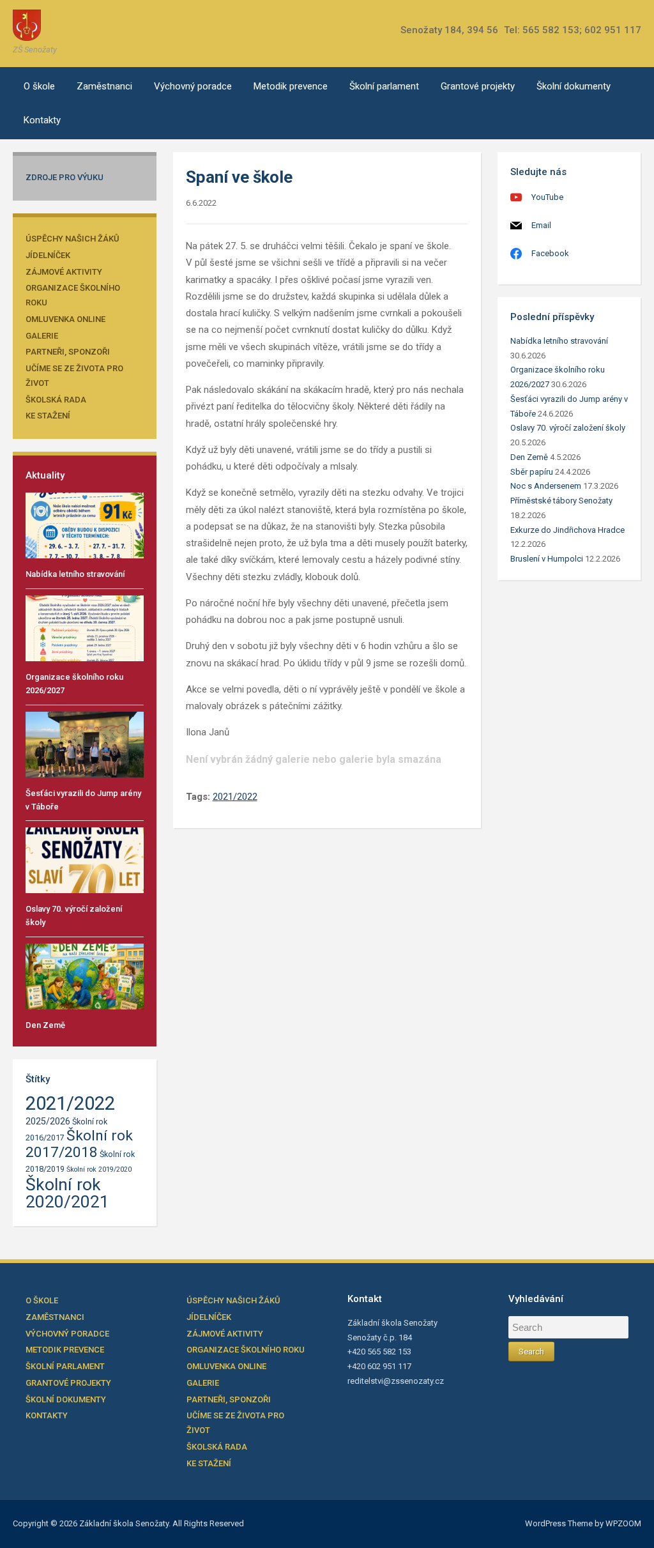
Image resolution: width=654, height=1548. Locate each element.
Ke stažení (48, 415)
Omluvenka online (65, 319)
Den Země (45, 1025)
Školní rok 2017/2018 (79, 1144)
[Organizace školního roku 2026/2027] (84, 627)
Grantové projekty (478, 86)
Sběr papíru (531, 472)
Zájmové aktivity (64, 272)
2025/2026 (48, 1121)
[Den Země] (84, 976)
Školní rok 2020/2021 (67, 1193)
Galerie (42, 336)
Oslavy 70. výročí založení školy (567, 428)
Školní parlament (384, 86)
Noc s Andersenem (545, 486)
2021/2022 (70, 1103)
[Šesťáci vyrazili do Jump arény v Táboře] (84, 744)
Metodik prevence (291, 86)
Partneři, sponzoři (68, 351)
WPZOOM (623, 1523)
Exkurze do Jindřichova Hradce (567, 530)
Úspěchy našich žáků (72, 238)
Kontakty (42, 120)
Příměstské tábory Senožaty (561, 500)
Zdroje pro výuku (64, 177)
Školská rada (56, 399)
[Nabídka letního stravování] (84, 525)
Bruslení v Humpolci (546, 558)
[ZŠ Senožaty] (27, 24)
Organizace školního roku (245, 1349)
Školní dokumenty (573, 86)
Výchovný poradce (193, 86)
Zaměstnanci (104, 86)
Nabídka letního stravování (75, 574)
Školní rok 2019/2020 (99, 1169)
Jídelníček (48, 255)
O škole (39, 86)
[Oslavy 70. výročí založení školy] (84, 859)
